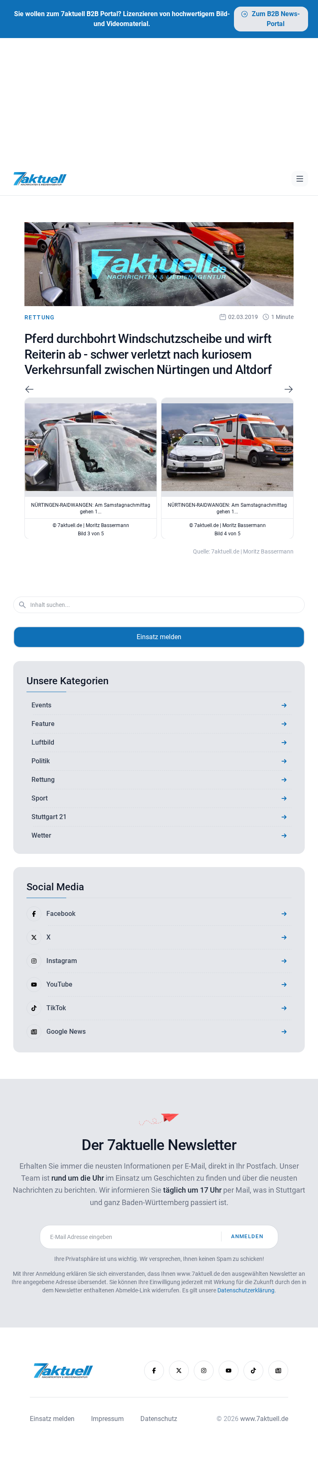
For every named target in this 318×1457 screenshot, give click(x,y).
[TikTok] (253, 1370)
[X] (179, 1370)
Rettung (39, 317)
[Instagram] (204, 1370)
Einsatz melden (159, 637)
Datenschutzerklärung (246, 1290)
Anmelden (247, 1236)
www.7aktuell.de (264, 1419)
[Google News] (278, 1370)
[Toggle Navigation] (300, 179)
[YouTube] (228, 1370)
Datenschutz (158, 1419)
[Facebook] (154, 1370)
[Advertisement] (159, 100)
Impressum (107, 1419)
